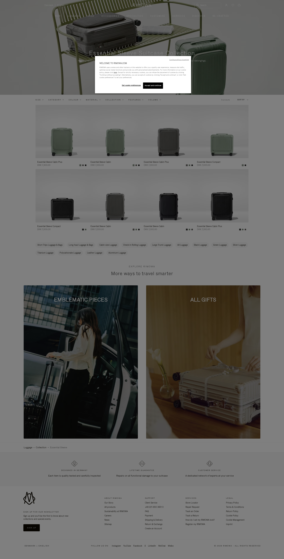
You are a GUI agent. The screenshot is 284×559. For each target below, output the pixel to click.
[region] (143, 74)
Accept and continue (153, 85)
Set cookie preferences (131, 85)
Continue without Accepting (179, 60)
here (115, 72)
